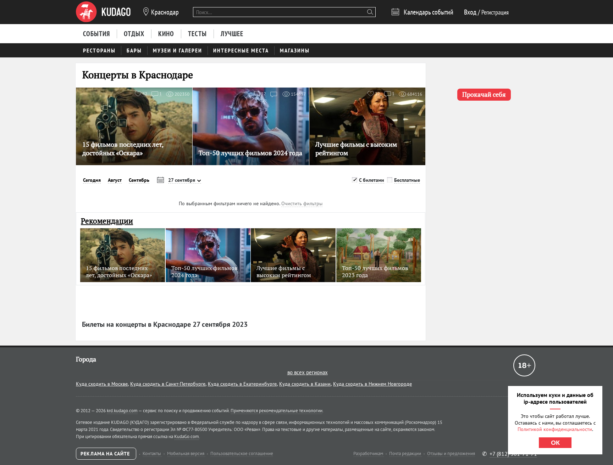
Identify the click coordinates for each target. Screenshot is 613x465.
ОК (555, 442)
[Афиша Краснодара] (103, 12)
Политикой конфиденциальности (555, 429)
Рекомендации (107, 221)
